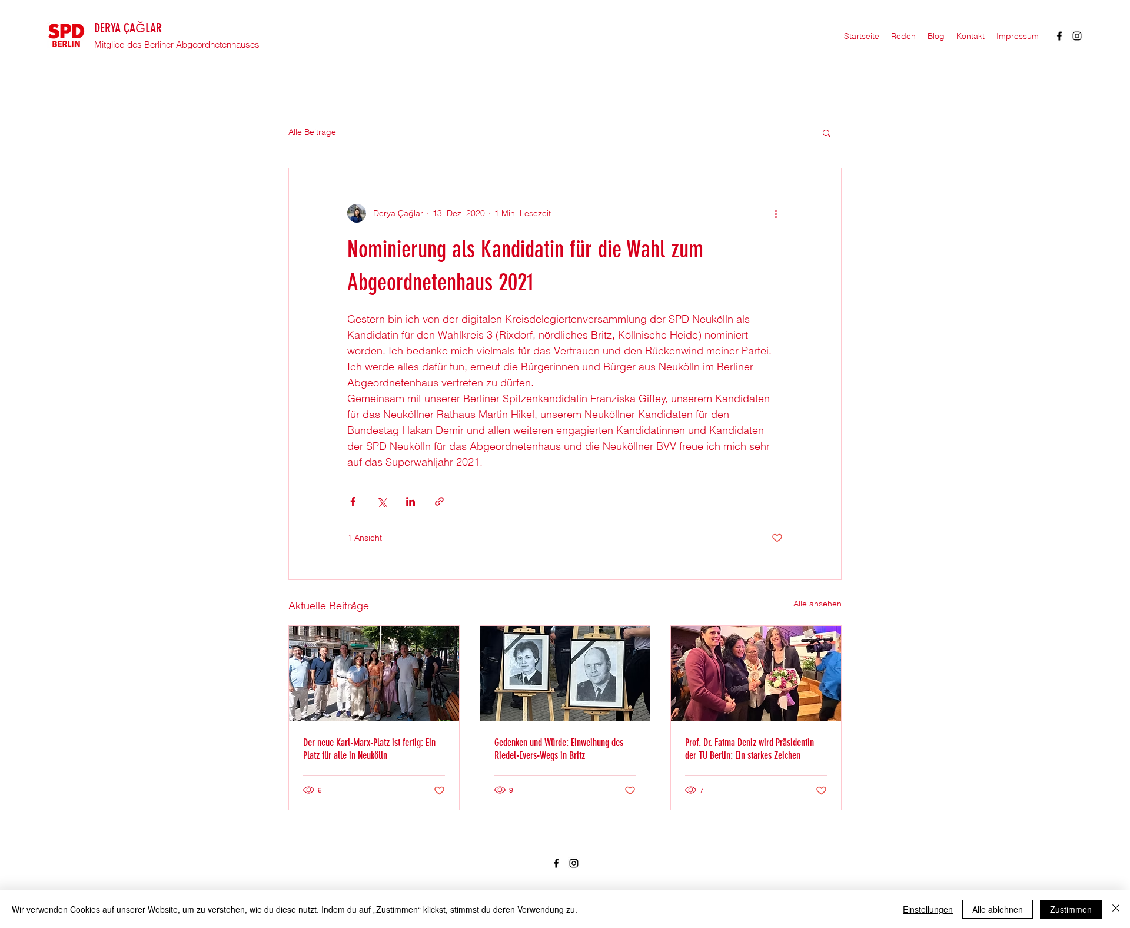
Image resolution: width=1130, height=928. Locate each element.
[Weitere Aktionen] (776, 213)
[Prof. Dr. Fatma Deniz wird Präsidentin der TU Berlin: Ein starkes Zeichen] (756, 673)
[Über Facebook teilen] (352, 501)
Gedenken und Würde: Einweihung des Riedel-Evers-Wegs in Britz (558, 749)
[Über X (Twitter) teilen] (381, 501)
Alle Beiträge (312, 132)
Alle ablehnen (997, 909)
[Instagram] (1077, 36)
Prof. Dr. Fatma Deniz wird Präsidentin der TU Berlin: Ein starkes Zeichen (749, 749)
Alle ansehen (817, 603)
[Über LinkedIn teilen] (410, 501)
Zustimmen (1071, 909)
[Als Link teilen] (439, 501)
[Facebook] (1059, 36)
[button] (826, 132)
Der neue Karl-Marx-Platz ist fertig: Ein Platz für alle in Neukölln (369, 749)
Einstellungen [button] (928, 909)
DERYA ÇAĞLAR (128, 28)
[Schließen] (1116, 909)
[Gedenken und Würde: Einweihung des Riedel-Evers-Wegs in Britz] (565, 673)
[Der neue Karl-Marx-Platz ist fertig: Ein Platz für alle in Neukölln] (374, 673)
